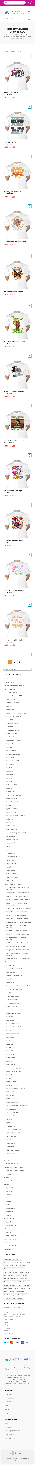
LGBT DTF (9, 805)
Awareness (27, 1262)
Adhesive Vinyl (9, 682)
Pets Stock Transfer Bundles (16, 946)
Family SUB (10, 1030)
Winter (14, 1298)
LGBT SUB (9, 1078)
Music (6, 1285)
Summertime (20, 1291)
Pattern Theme (11, 1208)
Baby (11, 1265)
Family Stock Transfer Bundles (17, 919)
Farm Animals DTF (12, 761)
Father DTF (10, 764)
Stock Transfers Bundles (13, 884)
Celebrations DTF (12, 723)
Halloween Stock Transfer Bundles (18, 922)
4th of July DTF (11, 692)
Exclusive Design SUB (13, 1027)
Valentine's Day (23, 1295)
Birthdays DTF (13, 727)
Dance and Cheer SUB (14, 1013)
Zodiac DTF (10, 881)
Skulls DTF (9, 846)
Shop (13, 35)
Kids (20, 1282)
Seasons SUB (10, 1116)
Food (24, 1275)
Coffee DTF (10, 737)
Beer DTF (9, 706)
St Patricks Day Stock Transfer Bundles (17, 954)
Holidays (8, 1232)
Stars (5, 1291)
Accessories (8, 679)
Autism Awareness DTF (14, 703)
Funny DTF (9, 778)
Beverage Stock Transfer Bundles (18, 900)
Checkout (8, 1409)
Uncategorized (9, 1249)
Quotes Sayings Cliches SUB (17, 1106)
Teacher (6, 1295)
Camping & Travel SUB (14, 989)
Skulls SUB (9, 1119)
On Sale (6, 1177)
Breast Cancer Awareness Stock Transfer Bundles (17, 904)
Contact (8, 1427)
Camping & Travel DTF (14, 716)
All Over (9, 1191)
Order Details (9, 1398)
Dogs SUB (9, 1017)
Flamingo (11, 1275)
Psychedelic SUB (12, 1102)
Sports (8, 1215)
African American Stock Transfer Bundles (18, 888)
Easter (27, 1272)
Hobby (8, 1201)
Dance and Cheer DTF (14, 740)
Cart (6, 1405)
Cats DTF (9, 720)
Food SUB (9, 1044)
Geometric (14, 1278)
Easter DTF (10, 747)
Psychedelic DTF (12, 829)
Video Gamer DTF (12, 877)
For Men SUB (10, 1047)
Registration (9, 1402)
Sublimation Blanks (10, 1246)
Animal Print (8, 1262)
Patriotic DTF (10, 826)
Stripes (12, 1291)
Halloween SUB (11, 1058)
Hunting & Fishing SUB (13, 1071)
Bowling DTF (12, 853)
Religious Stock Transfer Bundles (18, 950)
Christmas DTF (11, 733)
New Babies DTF (13, 730)
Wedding (7, 1298)
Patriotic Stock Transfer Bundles (17, 943)
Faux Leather (8, 1157)
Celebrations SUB (12, 996)
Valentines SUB (11, 1143)
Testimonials (9, 1434)
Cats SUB (9, 993)
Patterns (7, 1184)
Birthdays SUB (13, 1000)
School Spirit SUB (12, 1112)
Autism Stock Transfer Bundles (17, 896)
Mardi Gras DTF (11, 812)
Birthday (22, 1265)
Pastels (19, 1285)
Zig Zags (20, 1298)
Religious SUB (11, 1109)
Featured (7, 1160)
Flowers (18, 1275)
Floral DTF (9, 768)
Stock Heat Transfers (11, 1239)
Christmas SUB (11, 1006)
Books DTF (10, 710)
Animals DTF (10, 699)
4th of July (7, 1259)
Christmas (7, 1272)
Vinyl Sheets (9, 1188)
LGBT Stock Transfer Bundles (16, 931)
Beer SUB (9, 979)
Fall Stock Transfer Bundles (16, 915)
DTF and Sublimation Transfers (14, 686)
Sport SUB (9, 1123)
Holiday (9, 1205)
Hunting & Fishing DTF (13, 799)
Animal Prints (18, 1262)
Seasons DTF (10, 843)
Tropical (13, 1295)
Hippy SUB (9, 1061)
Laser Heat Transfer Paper (14, 1171)
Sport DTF (9, 850)
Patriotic (26, 1285)
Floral (8, 1198)
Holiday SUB (10, 1065)
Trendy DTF (10, 867)
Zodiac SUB (10, 1154)
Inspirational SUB (12, 1075)
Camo (15, 1269)
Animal (8, 1195)
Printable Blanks (9, 1219)
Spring (16, 1288)
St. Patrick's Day (25, 1288)
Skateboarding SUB (14, 1129)
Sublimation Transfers (18, 37)
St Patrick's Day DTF (15, 795)
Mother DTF (10, 822)
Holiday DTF (10, 792)
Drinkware (8, 1229)
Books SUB (10, 982)
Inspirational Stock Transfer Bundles (16, 926)
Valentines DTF (11, 870)
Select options (30, 107)
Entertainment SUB (12, 1023)
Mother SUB (10, 1095)
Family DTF (10, 758)
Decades (15, 1272)
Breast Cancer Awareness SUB (17, 986)
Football (6, 1278)
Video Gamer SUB (12, 1150)
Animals (8, 1242)
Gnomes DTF (10, 781)
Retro (11, 1288)
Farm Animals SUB (12, 1034)
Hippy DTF (9, 788)
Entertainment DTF (12, 751)
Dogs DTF (9, 744)
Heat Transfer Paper (11, 1164)
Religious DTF (11, 836)
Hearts (15, 1282)
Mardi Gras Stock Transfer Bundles (18, 934)
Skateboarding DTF (14, 857)
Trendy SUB (10, 1140)
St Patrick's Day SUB (15, 1068)
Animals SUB (10, 972)
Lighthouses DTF (12, 809)
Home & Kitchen (10, 1236)
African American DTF (14, 696)
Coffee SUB (10, 1010)
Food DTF (9, 771)
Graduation (23, 1278)
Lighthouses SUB (12, 1082)
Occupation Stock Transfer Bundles (16, 939)
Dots (21, 1272)
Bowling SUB (12, 1126)
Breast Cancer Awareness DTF (17, 713)
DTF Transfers (10, 689)
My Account (9, 1394)
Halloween (7, 1282)
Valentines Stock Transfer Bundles (18, 958)
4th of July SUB (11, 965)
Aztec (6, 1265)
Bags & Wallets (10, 1225)
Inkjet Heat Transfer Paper (14, 1167)
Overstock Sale (9, 1181)
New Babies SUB (13, 1003)
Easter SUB (10, 1020)
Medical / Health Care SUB (15, 1088)
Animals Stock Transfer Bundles (17, 893)
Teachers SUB (11, 1136)
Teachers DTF (11, 864)
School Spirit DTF (12, 840)
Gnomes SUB (10, 1054)
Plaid (5, 1288)
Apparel (8, 1222)
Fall (5, 1275)
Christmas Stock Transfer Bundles (18, 908)
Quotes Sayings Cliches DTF (16, 833)
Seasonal (9, 1212)
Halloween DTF (11, 785)
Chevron (21, 1269)
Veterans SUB (11, 1147)
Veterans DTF (11, 874)
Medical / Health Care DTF (15, 816)
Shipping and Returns (12, 1431)
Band (16, 1265)
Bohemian (7, 1269)
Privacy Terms (10, 1438)
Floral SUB (9, 1041)
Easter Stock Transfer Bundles (17, 912)
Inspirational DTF (12, 802)
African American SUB (14, 969)
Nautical (12, 1285)
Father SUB (10, 1037)
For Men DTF (10, 775)
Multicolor (26, 1282)
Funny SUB (10, 1051)
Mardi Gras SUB (11, 1085)
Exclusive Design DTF (13, 754)
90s (14, 1259)
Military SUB (10, 1092)
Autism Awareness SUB (14, 976)
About (7, 1423)
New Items (7, 1174)
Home (8, 35)
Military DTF (10, 819)
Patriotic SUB (10, 1099)
